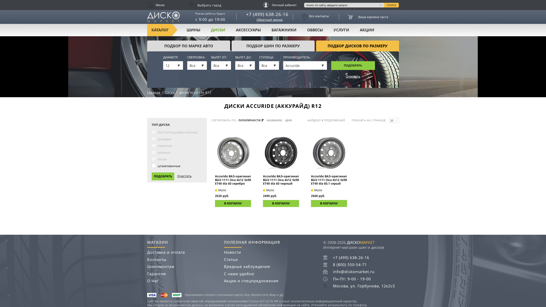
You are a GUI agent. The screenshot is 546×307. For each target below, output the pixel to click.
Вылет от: (219, 57)
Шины (193, 29)
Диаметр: (170, 57)
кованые (164, 153)
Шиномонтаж (160, 266)
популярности (249, 120)
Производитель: (297, 57)
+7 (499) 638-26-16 (267, 14)
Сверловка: (196, 57)
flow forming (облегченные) (178, 132)
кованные (165, 146)
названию (274, 120)
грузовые (164, 139)
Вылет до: (243, 57)
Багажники (284, 29)
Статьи (231, 259)
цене (288, 120)
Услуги (341, 29)
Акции (367, 29)
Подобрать (353, 65)
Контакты (156, 259)
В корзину (233, 203)
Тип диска (161, 125)
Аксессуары (248, 29)
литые (162, 159)
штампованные (169, 166)
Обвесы (315, 29)
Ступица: (266, 57)
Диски (218, 29)
